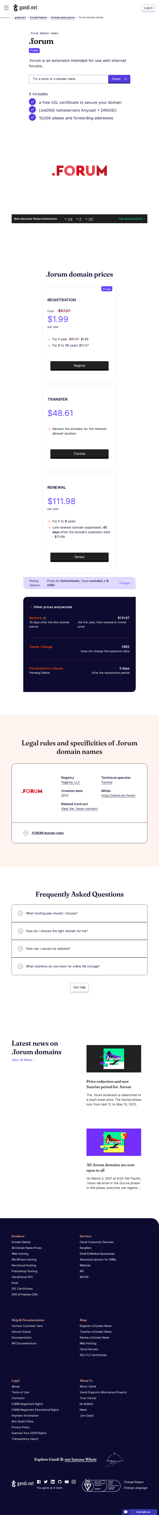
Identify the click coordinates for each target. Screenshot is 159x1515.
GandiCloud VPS (22, 1277)
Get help (79, 987)
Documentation (22, 1337)
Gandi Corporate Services (97, 1242)
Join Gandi (86, 1415)
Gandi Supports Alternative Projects (103, 1392)
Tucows (106, 782)
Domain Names (38, 17)
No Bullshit (86, 1404)
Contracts (18, 1398)
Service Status (21, 1331)
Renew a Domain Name (94, 1337)
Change (124, 583)
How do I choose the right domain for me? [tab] (57, 931)
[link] (39, 1482)
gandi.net (20, 17)
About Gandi (88, 1386)
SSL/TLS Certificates (93, 1355)
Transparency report (25, 1438)
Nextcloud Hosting (24, 1265)
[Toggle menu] (6, 8)
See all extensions (131, 218)
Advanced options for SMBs (98, 1259)
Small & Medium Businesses (97, 1253)
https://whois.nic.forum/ (118, 795)
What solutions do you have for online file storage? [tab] (63, 966)
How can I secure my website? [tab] (48, 949)
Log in (148, 8)
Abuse (16, 1386)
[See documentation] (44, 618)
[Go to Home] (25, 7)
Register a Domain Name (95, 1325)
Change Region (134, 1482)
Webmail (85, 1265)
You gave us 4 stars (49, 1487)
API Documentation (24, 1343)
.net (90, 218)
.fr (80, 218)
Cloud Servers (89, 1349)
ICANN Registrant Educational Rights (35, 1409)
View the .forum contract (79, 809)
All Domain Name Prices (27, 1247)
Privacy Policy (21, 1427)
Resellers (86, 1247)
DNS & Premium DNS (25, 1294)
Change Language (135, 1487)
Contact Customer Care (27, 1325)
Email (15, 1282)
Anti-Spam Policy (23, 1421)
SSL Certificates (22, 1288)
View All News (22, 1060)
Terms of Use (20, 1392)
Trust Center (88, 1398)
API (82, 1271)
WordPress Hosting (24, 1259)
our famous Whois (81, 1459)
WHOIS (84, 1277)
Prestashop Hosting (24, 1271)
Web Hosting (20, 1253)
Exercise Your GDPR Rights (29, 1433)
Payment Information (25, 1415)
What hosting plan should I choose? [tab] (52, 913)
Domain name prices (63, 17)
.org (69, 218)
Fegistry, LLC (70, 782)
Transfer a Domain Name (95, 1331)
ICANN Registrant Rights (27, 1404)
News (83, 1409)
